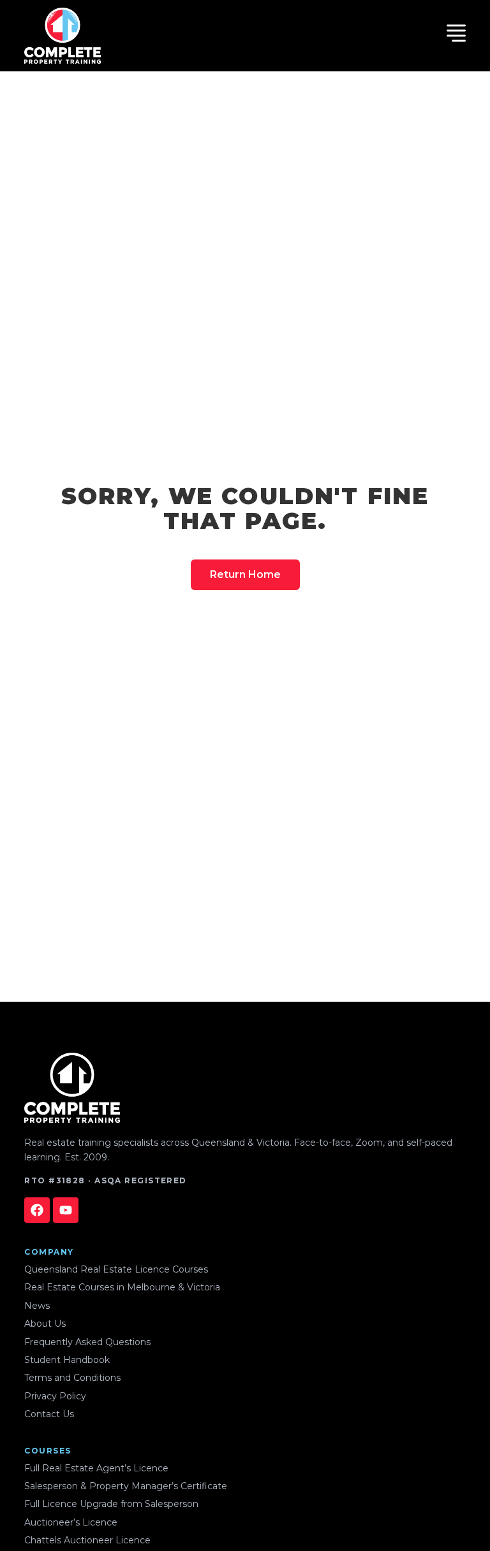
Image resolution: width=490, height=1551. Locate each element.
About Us (45, 1323)
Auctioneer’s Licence (70, 1522)
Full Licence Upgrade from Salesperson (111, 1504)
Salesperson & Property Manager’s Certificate (125, 1486)
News (37, 1305)
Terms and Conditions (72, 1377)
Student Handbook (67, 1360)
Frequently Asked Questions (87, 1342)
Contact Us (49, 1414)
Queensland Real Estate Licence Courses (116, 1269)
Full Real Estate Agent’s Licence (96, 1468)
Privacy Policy (55, 1396)
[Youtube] (65, 1210)
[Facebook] (37, 1210)
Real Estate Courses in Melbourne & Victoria (122, 1287)
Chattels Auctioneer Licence (87, 1540)
